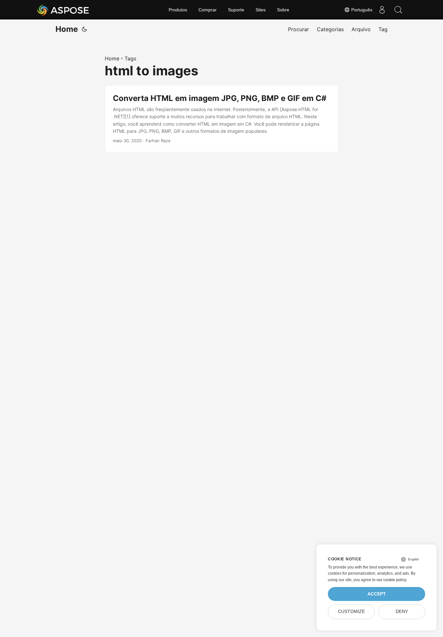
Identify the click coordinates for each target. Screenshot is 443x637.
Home (66, 29)
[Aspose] (63, 10)
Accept (376, 594)
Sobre (283, 9)
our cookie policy (391, 580)
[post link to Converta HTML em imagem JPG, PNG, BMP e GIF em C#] (221, 118)
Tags (130, 58)
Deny (402, 611)
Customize (351, 611)
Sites (261, 9)
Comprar (207, 9)
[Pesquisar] (398, 9)
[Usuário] (382, 9)
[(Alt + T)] (84, 29)
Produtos (178, 9)
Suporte (236, 9)
